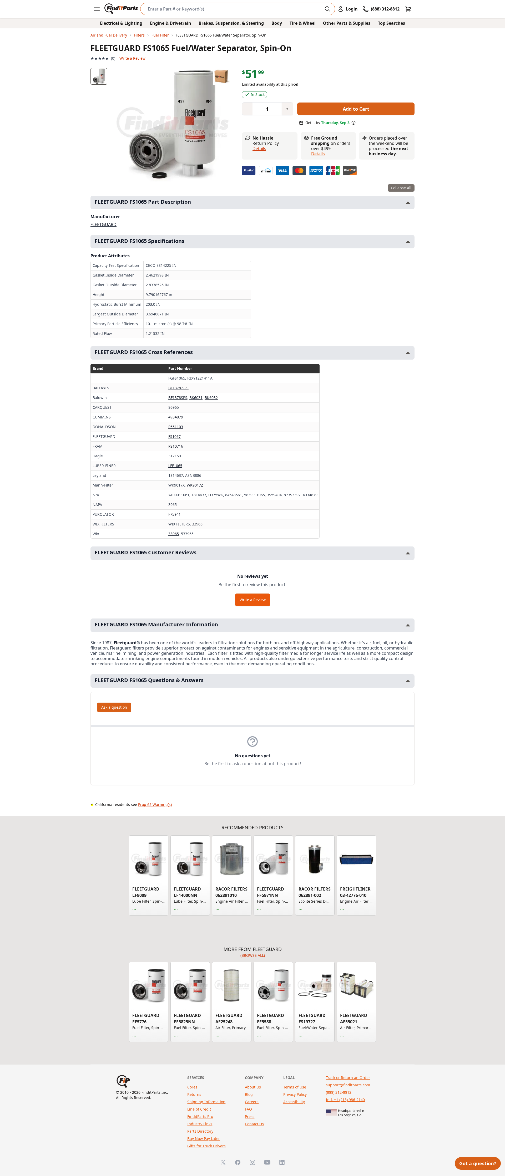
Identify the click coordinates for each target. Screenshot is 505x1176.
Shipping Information (206, 1101)
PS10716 (175, 446)
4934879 (175, 417)
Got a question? (477, 1163)
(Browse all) (252, 955)
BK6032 (211, 397)
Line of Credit (199, 1109)
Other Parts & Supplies (346, 23)
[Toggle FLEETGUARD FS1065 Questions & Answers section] (408, 680)
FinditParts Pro (200, 1116)
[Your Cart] (408, 9)
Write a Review (132, 58)
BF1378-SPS (178, 387)
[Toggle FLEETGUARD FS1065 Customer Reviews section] (408, 553)
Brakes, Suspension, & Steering (231, 23)
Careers (252, 1101)
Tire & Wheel (303, 23)
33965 (197, 523)
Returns (194, 1094)
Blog (249, 1094)
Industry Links (199, 1123)
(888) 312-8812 (338, 1092)
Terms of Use (294, 1087)
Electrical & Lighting (121, 23)
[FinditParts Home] (121, 9)
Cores (192, 1087)
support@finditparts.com (348, 1084)
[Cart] (408, 9)
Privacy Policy (295, 1094)
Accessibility (294, 1101)
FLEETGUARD (103, 224)
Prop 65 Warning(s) (155, 804)
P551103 (175, 426)
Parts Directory (200, 1131)
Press (249, 1116)
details (318, 153)
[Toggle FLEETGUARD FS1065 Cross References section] (408, 352)
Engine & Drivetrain (170, 23)
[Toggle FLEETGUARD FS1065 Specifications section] (408, 241)
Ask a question (114, 707)
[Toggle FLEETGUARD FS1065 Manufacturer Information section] (408, 625)
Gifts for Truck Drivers (206, 1145)
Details (259, 148)
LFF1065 (175, 465)
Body (276, 23)
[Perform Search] (327, 9)
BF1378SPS (177, 397)
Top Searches (391, 23)
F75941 (174, 514)
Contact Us (254, 1123)
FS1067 (174, 436)
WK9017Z (195, 485)
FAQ (248, 1109)
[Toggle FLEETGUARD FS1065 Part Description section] (408, 202)
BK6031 (196, 397)
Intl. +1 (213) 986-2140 (345, 1099)
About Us (253, 1087)
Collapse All (401, 187)
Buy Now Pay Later (203, 1138)
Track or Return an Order (348, 1077)
